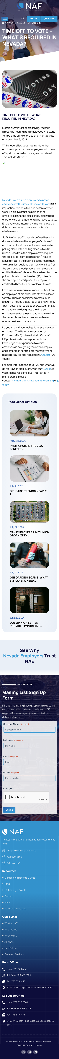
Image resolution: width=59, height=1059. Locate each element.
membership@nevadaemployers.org (33, 380)
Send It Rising (35, 1045)
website (46, 369)
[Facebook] (23, 1052)
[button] (23, 19)
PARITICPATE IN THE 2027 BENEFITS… (26, 447)
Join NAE (49, 18)
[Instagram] (29, 1052)
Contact (45, 355)
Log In (33, 18)
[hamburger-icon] (5, 19)
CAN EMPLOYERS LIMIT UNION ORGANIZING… (29, 533)
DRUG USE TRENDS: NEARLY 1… (28, 492)
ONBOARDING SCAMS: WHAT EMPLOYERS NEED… (29, 579)
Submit (9, 809)
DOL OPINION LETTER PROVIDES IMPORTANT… (26, 624)
